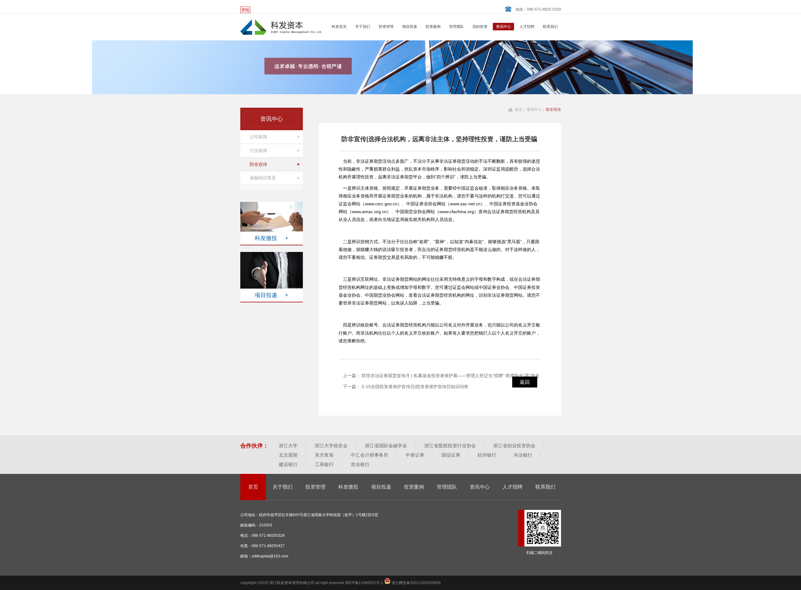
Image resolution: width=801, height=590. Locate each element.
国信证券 (450, 455)
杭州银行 (486, 455)
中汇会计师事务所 (369, 455)
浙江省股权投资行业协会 (450, 445)
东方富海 (324, 455)
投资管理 (386, 26)
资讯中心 (503, 26)
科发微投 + (271, 238)
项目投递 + (271, 295)
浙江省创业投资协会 (514, 445)
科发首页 (339, 26)
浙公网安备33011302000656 (415, 583)
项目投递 (409, 26)
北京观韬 (288, 455)
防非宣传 (258, 164)
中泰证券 (415, 455)
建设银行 (288, 464)
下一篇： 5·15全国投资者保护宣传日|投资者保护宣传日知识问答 (405, 386)
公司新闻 (258, 136)
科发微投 (348, 487)
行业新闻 (258, 150)
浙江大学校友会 (331, 445)
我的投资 (479, 26)
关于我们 (362, 26)
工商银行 (324, 464)
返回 (525, 382)
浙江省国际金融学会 (386, 445)
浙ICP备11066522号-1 (364, 583)
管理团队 (456, 26)
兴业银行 (522, 455)
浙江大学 (288, 445)
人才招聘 (526, 26)
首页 (518, 109)
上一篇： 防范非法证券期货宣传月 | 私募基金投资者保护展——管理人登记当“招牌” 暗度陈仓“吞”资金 (441, 375)
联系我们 (550, 26)
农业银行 (360, 464)
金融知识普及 (263, 177)
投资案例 (433, 26)
